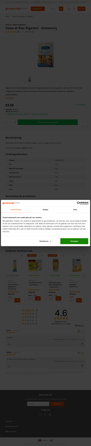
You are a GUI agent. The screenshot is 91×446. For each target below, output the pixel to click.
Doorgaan (74, 241)
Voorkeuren (43, 241)
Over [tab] (75, 209)
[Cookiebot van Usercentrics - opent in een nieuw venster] (78, 203)
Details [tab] (45, 209)
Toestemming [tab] (15, 209)
